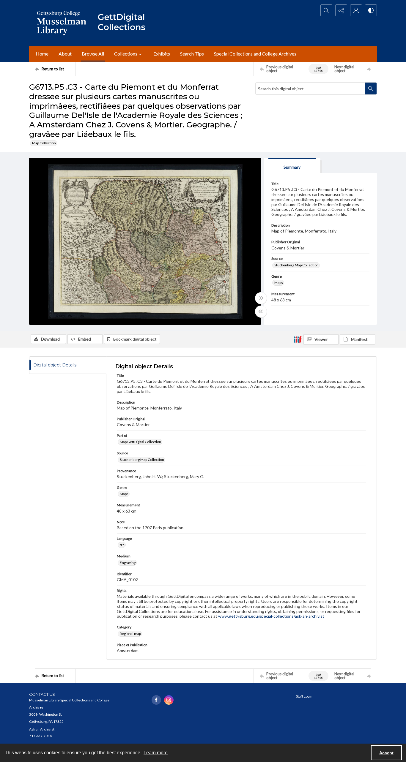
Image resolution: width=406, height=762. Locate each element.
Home (42, 53)
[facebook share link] (156, 700)
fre (122, 545)
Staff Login (304, 696)
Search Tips (192, 53)
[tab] (292, 165)
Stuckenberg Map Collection (296, 265)
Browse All (93, 53)
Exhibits (161, 53)
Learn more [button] (156, 752)
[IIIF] (297, 339)
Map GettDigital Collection (140, 442)
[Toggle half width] (261, 311)
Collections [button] (125, 53)
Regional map (130, 633)
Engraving (128, 562)
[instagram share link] (169, 700)
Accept (386, 752)
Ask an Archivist (41, 729)
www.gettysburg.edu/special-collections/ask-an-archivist (271, 616)
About (65, 53)
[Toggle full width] (261, 298)
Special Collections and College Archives (255, 53)
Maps (278, 282)
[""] (124, 23)
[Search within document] (371, 88)
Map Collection (44, 143)
